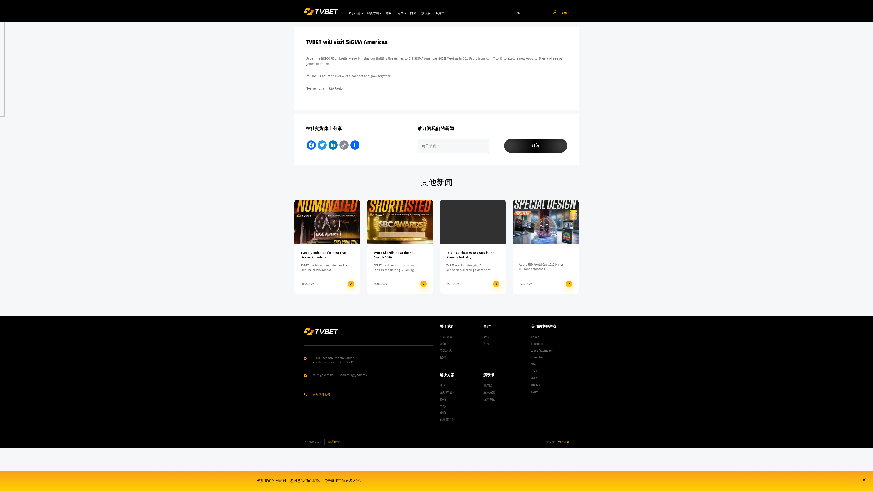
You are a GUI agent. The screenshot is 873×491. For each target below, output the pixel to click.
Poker (535, 337)
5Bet (534, 371)
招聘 (413, 13)
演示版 (425, 13)
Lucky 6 (536, 384)
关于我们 (354, 13)
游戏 (388, 13)
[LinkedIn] (333, 145)
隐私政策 (334, 441)
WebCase (563, 441)
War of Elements (542, 350)
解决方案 (373, 13)
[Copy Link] (344, 145)
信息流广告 (447, 419)
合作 (400, 13)
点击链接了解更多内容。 (344, 480)
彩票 (486, 344)
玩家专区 (442, 13)
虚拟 (443, 413)
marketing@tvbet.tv (353, 375)
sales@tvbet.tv (323, 375)
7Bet (534, 378)
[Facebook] (311, 145)
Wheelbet (537, 357)
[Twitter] (322, 145)
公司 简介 (446, 337)
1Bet (534, 364)
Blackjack (537, 344)
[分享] (354, 145)
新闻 (443, 344)
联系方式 (446, 350)
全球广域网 (447, 392)
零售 (443, 385)
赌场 (486, 337)
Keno (534, 391)
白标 (443, 406)
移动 (443, 399)
